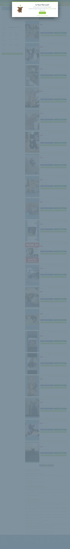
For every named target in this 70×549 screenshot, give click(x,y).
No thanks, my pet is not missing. (42, 15)
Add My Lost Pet (42, 12)
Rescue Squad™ (50, 8)
